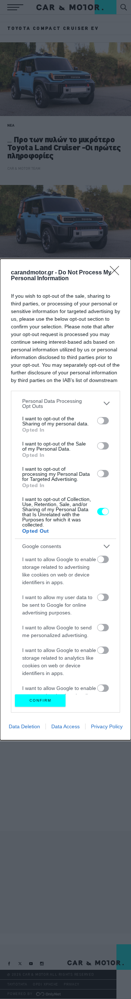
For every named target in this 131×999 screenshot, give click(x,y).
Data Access (65, 726)
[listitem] (65, 403)
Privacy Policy (107, 726)
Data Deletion (24, 726)
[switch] (103, 420)
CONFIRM (40, 700)
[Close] (117, 273)
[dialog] (65, 499)
